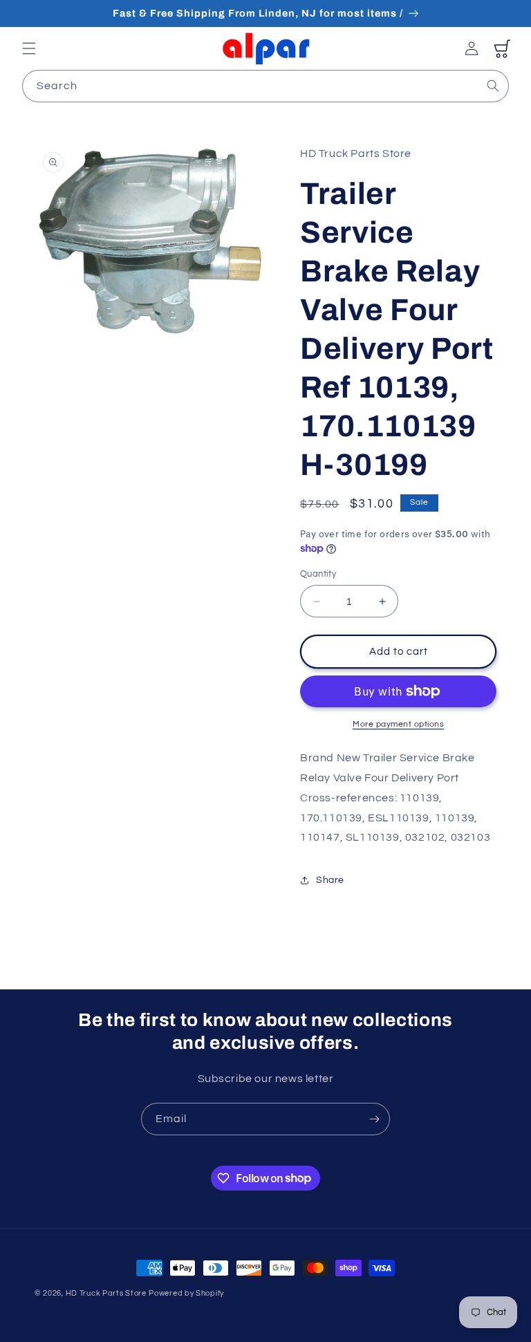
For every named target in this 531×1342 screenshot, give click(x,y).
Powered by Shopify (186, 1293)
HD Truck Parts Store (106, 1293)
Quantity (318, 574)
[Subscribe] (374, 1119)
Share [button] (330, 880)
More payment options (398, 724)
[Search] (493, 86)
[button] (29, 48)
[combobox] (265, 86)
